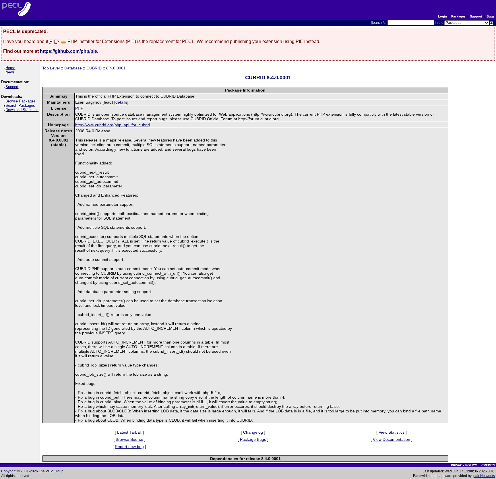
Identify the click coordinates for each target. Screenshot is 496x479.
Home (11, 68)
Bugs (491, 16)
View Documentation (391, 439)
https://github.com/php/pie (68, 51)
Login (442, 16)
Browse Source (129, 439)
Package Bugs (253, 439)
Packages (458, 16)
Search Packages (21, 105)
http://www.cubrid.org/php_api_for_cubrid (112, 125)
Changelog (253, 432)
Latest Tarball (129, 432)
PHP (79, 108)
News (11, 72)
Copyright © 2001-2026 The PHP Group (32, 471)
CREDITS (488, 465)
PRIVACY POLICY (464, 465)
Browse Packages (21, 101)
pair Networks (484, 476)
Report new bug (129, 446)
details (121, 102)
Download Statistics (23, 110)
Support (476, 16)
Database (73, 68)
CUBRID (94, 68)
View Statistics (391, 432)
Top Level (51, 68)
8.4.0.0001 (116, 68)
